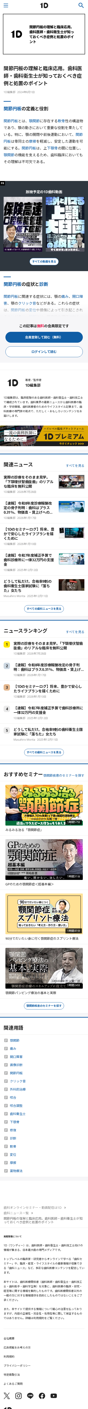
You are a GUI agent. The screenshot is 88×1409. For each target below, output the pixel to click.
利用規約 (9, 1356)
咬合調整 (16, 1106)
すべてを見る (75, 465)
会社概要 (9, 1338)
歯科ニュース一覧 (16, 1213)
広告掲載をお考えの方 (17, 1347)
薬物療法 (16, 1171)
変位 (13, 1154)
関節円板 (12, 109)
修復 (13, 1130)
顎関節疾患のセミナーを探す (63, 775)
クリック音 (18, 1081)
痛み (65, 296)
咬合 (13, 1097)
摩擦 (32, 141)
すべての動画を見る (44, 261)
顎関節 (34, 120)
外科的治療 (18, 1089)
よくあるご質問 (13, 1383)
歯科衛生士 (18, 1114)
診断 (43, 284)
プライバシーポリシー (17, 1365)
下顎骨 (52, 148)
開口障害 (16, 1057)
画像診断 (16, 1065)
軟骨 (61, 120)
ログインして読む (44, 351)
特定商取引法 (12, 1374)
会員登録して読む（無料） (44, 337)
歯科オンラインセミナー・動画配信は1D (33, 1207)
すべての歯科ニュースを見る (44, 609)
